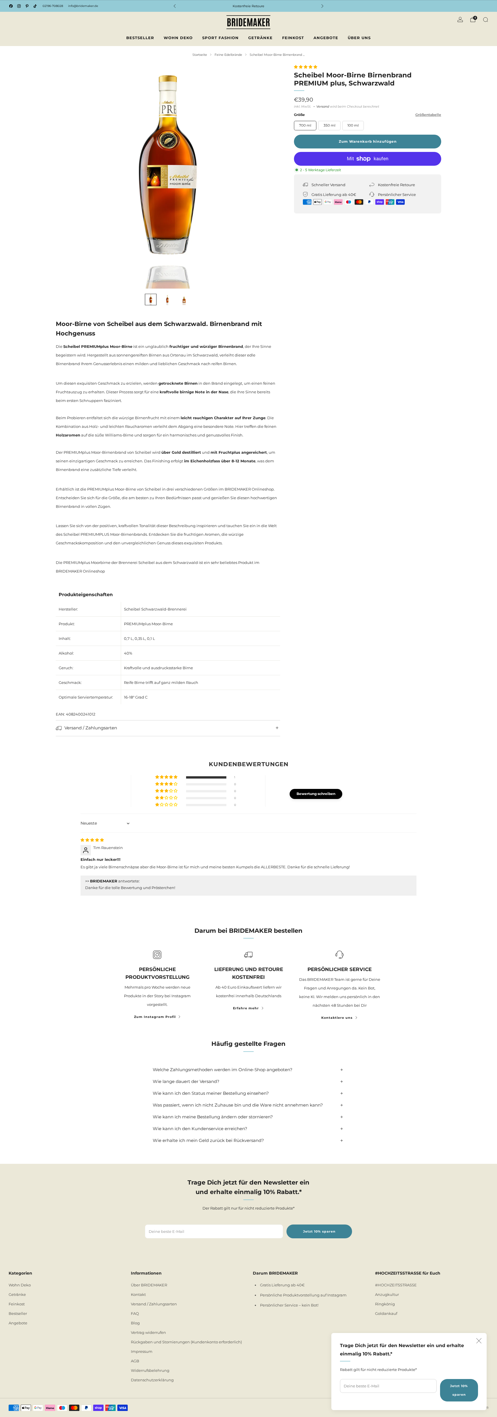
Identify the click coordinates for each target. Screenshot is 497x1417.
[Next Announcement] (322, 6)
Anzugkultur (387, 1294)
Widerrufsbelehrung (150, 1370)
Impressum (141, 1351)
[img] (92, 840)
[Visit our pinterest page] (27, 6)
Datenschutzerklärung (152, 1380)
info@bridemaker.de (83, 6)
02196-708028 (53, 6)
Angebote (326, 37)
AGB (135, 1361)
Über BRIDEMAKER (149, 1285)
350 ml (329, 125)
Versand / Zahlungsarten (154, 1304)
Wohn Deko (178, 37)
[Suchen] (485, 19)
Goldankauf (386, 1313)
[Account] (460, 19)
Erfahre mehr (246, 1008)
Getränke (260, 37)
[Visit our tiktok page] (35, 6)
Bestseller (140, 37)
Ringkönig (385, 1304)
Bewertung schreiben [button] (316, 794)
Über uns (359, 37)
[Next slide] (269, 176)
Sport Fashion (220, 37)
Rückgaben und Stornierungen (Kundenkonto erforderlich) (186, 1342)
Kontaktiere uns (337, 1018)
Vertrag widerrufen (148, 1332)
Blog (135, 1323)
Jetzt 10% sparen (459, 1390)
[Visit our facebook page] (11, 6)
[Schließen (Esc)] (479, 1341)
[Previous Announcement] (174, 6)
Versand (322, 106)
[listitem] (248, 6)
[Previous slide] (67, 176)
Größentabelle (428, 114)
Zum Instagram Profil (155, 1017)
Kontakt (138, 1294)
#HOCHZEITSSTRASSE (396, 1285)
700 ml (305, 125)
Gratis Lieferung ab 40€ (282, 1285)
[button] (305, 66)
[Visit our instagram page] (19, 6)
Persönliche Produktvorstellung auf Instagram (303, 1295)
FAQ (135, 1313)
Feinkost (293, 37)
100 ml (353, 125)
